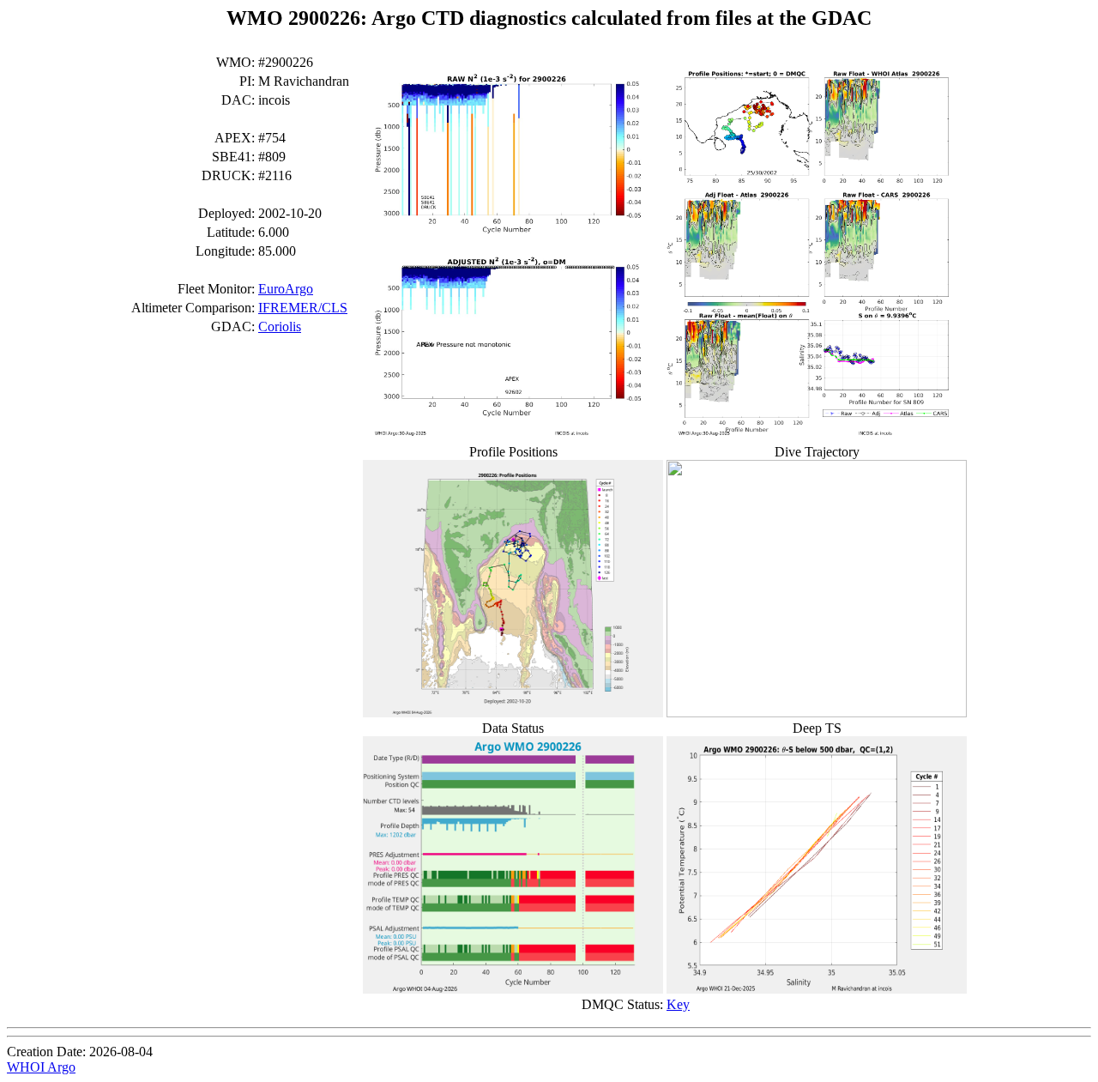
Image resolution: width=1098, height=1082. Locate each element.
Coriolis (279, 326)
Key (678, 1004)
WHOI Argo (41, 1067)
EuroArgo (285, 288)
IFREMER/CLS (302, 307)
